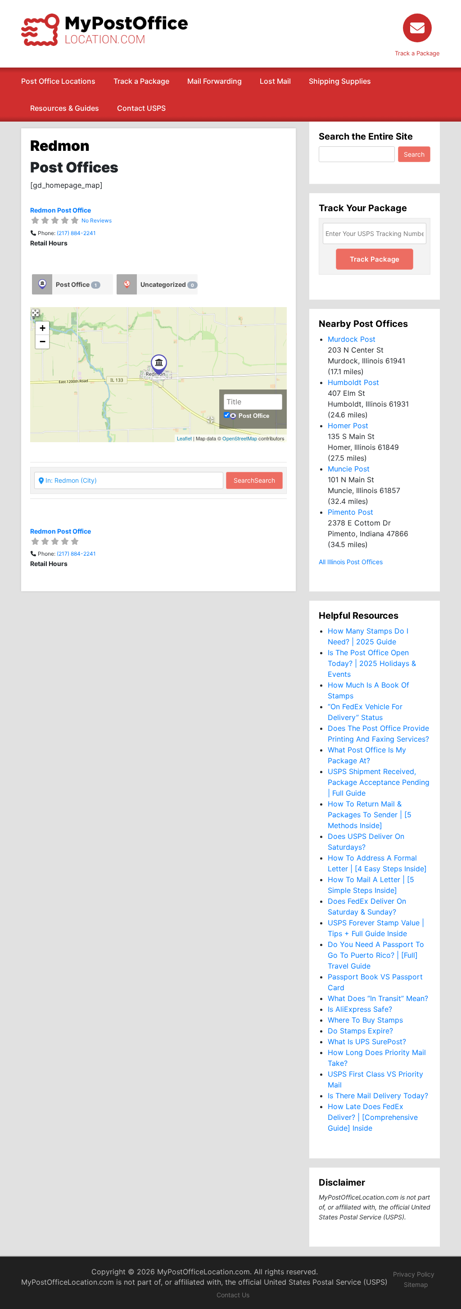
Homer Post (348, 425)
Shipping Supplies (340, 81)
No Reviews (96, 220)
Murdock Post (351, 339)
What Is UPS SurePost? (367, 1041)
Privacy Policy (413, 1274)
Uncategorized (167, 284)
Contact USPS (141, 108)
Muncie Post (349, 468)
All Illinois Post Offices (351, 562)
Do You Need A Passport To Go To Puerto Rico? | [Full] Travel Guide (376, 955)
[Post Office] (42, 284)
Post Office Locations (58, 81)
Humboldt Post (353, 382)
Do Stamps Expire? (360, 1030)
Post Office (76, 284)
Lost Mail (275, 81)
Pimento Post (350, 511)
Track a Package (141, 81)
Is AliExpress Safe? (360, 1009)
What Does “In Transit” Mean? (378, 998)
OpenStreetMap (239, 438)
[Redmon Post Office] (159, 364)
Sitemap (416, 1284)
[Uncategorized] (127, 284)
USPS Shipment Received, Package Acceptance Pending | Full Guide (378, 782)
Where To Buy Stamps (365, 1019)
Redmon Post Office (60, 210)
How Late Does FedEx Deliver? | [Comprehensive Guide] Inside (373, 1117)
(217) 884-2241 (76, 233)
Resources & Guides (64, 108)
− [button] (42, 341)
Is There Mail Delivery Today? (378, 1095)
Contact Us (233, 1295)
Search (254, 480)
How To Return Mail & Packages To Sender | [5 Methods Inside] (369, 814)
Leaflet (184, 438)
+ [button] (42, 328)
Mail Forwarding (214, 81)
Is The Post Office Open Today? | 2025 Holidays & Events (372, 663)
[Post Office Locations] (104, 28)
